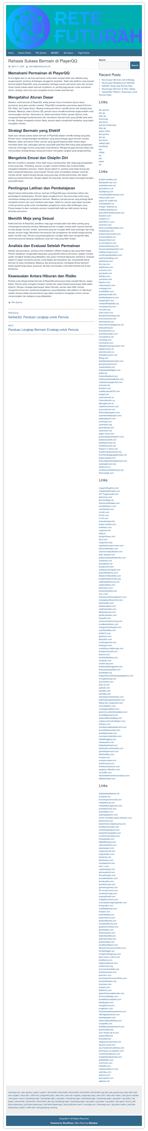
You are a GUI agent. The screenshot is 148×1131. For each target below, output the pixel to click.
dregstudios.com (106, 300)
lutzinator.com (105, 984)
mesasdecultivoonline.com (111, 599)
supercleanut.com (107, 917)
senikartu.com (105, 527)
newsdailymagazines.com (110, 805)
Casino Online (24, 52)
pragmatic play (47, 1095)
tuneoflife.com (105, 772)
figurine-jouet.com (107, 1044)
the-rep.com (104, 264)
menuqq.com (14, 1092)
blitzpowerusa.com (107, 612)
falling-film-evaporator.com (111, 702)
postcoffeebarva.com (108, 572)
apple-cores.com (106, 433)
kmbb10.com (105, 633)
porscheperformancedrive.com (113, 978)
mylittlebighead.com (108, 908)
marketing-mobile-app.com (111, 648)
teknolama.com (106, 587)
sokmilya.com (105, 1071)
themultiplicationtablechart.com (113, 460)
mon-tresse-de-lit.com (109, 1032)
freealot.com (104, 911)
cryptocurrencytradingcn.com (112, 721)
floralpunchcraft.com (108, 651)
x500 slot (34, 1095)
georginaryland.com (108, 363)
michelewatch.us (106, 203)
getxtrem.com (105, 636)
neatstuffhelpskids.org (109, 303)
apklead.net (104, 1081)
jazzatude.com (105, 273)
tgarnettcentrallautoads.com (111, 212)
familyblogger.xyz (107, 950)
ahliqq (101, 152)
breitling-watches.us (108, 209)
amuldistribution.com (108, 878)
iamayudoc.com (106, 905)
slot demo (103, 121)
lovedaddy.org (105, 672)
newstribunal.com (107, 802)
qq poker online (119, 1104)
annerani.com (105, 270)
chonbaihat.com (106, 342)
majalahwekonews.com (109, 490)
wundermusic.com (107, 884)
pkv (100, 149)
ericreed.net (104, 385)
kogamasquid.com (107, 457)
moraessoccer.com (107, 306)
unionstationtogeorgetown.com (113, 902)
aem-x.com (104, 866)
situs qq (102, 115)
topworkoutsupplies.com (110, 832)
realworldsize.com (107, 584)
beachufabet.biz (106, 1029)
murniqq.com (90, 1104)
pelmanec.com (105, 497)
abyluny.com (104, 1074)
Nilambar (93, 1122)
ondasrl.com (104, 987)
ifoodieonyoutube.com (109, 826)
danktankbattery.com (108, 657)
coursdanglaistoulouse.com (111, 194)
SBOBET (55, 52)
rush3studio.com (106, 509)
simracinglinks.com (107, 236)
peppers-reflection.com (109, 769)
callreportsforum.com (108, 1068)
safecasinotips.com (107, 938)
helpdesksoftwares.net (109, 793)
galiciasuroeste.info (107, 294)
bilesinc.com (104, 282)
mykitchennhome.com (109, 406)
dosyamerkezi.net (107, 239)
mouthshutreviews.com (109, 835)
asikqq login (104, 143)
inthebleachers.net (107, 445)
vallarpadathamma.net (109, 581)
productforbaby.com (108, 590)
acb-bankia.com (106, 681)
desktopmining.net (107, 442)
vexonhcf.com (105, 224)
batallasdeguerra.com (109, 297)
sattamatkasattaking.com (110, 1020)
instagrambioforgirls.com (110, 627)
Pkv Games (41, 52)
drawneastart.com (107, 932)
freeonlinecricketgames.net (111, 324)
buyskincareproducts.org (110, 451)
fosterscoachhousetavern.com (112, 596)
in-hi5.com (103, 518)
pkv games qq (116, 1092)
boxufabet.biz (105, 1038)
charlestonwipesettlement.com (113, 727)
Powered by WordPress (62, 1122)
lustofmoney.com (106, 763)
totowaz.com (104, 724)
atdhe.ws (103, 373)
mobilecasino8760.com (109, 391)
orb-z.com (103, 593)
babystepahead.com (108, 745)
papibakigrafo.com (107, 418)
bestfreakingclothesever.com (112, 699)
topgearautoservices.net (110, 1041)
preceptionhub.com (107, 808)
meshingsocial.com (107, 642)
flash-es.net (104, 684)
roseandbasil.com (107, 367)
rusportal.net (104, 530)
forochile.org (104, 309)
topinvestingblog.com (108, 258)
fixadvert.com (105, 215)
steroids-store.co (106, 351)
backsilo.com (105, 690)
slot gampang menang (47, 1107)
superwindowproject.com (110, 415)
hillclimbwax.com (106, 754)
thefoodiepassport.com (109, 412)
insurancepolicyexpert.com (111, 248)
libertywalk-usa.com (108, 182)
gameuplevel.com (107, 872)
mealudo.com (105, 660)
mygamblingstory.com (109, 487)
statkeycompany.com (108, 252)
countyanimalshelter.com (110, 736)
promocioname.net (107, 318)
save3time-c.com (106, 221)
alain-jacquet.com (107, 554)
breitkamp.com (105, 959)
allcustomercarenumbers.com (112, 947)
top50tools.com (106, 261)
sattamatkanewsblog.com (110, 717)
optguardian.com (106, 854)
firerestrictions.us (106, 330)
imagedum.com (106, 1008)
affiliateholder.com (107, 778)
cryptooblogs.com (107, 869)
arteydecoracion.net (108, 354)
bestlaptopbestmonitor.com (111, 360)
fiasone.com (104, 654)
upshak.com (104, 687)
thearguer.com (105, 645)
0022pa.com (104, 276)
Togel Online (83, 52)
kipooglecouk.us (106, 403)
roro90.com (104, 512)
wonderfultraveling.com (109, 315)
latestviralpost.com (107, 605)
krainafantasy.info (107, 521)
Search (102, 59)
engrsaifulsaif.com (107, 896)
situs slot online (114, 1095)
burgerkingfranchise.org (110, 578)
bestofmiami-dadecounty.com (112, 823)
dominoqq (103, 118)
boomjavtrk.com (106, 1078)
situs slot (128, 1092)
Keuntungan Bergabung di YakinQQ (118, 82)
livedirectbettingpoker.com (111, 666)
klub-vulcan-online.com (109, 956)
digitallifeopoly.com (107, 841)
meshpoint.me (105, 560)
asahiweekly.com (106, 914)
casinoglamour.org (107, 463)
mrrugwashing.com (107, 678)
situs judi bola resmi (73, 1104)
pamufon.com (105, 975)
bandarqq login (32, 1098)
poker (101, 161)
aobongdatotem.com (108, 814)
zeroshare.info (105, 279)
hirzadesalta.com (106, 838)
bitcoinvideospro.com (108, 548)
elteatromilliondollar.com (110, 575)
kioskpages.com (106, 1002)
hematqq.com (103, 1104)
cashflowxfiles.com (107, 630)
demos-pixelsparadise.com (111, 227)
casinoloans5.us (106, 397)
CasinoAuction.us (107, 400)
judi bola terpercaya (33, 1104)
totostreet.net (105, 857)
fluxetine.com (105, 388)
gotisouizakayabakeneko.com (112, 557)
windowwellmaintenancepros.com (114, 775)
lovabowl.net (104, 796)
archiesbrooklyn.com (108, 333)
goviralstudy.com (106, 427)
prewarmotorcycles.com (110, 233)
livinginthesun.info (107, 536)
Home (11, 52)
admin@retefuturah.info (40, 66)
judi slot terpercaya (107, 125)
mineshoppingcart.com (109, 829)
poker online (104, 131)
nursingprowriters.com (109, 708)
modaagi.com (105, 288)
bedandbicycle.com (107, 920)
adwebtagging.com (107, 739)
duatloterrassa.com (107, 972)
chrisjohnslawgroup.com (110, 953)
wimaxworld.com (106, 321)
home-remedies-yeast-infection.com (115, 817)
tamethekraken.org (107, 981)
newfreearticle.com (107, 609)
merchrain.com (106, 1062)
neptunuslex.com (106, 197)
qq (100, 155)
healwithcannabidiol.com (110, 999)
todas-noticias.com (107, 524)
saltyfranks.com (106, 267)
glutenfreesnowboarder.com (111, 993)
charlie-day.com (106, 663)
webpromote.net (106, 348)
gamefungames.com (108, 887)
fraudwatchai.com (107, 863)
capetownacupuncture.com (111, 545)
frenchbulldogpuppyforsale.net (113, 454)
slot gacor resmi (16, 1098)
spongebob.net (106, 563)
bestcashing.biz (106, 327)
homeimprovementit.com (110, 799)
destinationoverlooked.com (111, 748)
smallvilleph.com (106, 291)
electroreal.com (106, 820)
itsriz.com (103, 539)
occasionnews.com (107, 760)
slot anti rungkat (72, 1095)
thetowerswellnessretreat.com (112, 1011)
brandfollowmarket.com (109, 730)
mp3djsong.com (106, 191)
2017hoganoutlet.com (109, 493)
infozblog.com (105, 339)
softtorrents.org (106, 966)
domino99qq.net (106, 500)
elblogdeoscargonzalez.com (111, 345)
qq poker (61, 1098)
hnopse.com (104, 757)
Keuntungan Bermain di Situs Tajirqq (118, 88)
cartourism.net (105, 430)
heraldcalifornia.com (108, 923)
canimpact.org (105, 424)
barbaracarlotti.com (108, 439)
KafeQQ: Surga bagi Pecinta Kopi (117, 85)
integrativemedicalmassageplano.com (116, 675)
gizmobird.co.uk (106, 188)
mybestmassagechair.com (111, 382)
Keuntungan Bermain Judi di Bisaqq (118, 79)
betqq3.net (104, 394)
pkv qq (102, 112)
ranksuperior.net (106, 742)
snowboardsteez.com (108, 624)
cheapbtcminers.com (108, 899)
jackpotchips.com (107, 941)
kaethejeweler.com (107, 1017)
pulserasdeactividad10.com (111, 436)
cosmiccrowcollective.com (110, 551)
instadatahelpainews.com (110, 1056)
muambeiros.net (106, 336)
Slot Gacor (68, 52)
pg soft (105, 1092)
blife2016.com (105, 990)
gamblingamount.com (109, 751)
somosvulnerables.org (109, 969)
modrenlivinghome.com (109, 1053)
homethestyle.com (107, 875)
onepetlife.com (105, 1023)
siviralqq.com (105, 693)
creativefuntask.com (108, 893)
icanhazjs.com (105, 421)
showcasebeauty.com (109, 245)
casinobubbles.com (107, 844)
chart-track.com (106, 312)
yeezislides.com (106, 811)
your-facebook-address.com (111, 1047)
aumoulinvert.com (107, 409)
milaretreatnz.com (107, 285)
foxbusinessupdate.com (110, 669)
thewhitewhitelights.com (110, 370)
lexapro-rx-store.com (108, 448)
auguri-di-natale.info (108, 200)
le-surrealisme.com (107, 242)
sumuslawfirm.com (107, 705)
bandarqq (103, 146)
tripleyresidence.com (108, 963)
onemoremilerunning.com (110, 621)
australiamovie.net (107, 185)
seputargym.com (106, 847)
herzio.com (104, 515)
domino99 (52, 1092)
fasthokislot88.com (107, 935)
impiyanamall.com (107, 851)
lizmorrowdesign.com (108, 996)
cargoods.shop (105, 542)
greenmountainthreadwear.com (113, 711)
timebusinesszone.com (109, 766)
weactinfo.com (105, 639)
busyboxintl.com (106, 566)
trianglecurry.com (107, 1005)
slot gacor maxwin (130, 1095)
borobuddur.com (106, 881)
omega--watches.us (108, 206)
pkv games (104, 109)
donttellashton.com (107, 506)
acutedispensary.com (108, 714)
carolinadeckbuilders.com (110, 255)
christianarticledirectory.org (111, 469)
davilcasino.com (106, 860)
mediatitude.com (106, 230)
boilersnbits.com (106, 602)
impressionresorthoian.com (111, 696)
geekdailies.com (106, 1059)
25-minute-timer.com (108, 890)
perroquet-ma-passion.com (111, 1050)
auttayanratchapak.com (109, 569)
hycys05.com (105, 618)
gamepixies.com (106, 929)
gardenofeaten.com (108, 615)
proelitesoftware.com (108, 944)
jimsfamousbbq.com (108, 179)
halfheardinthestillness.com (111, 379)
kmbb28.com (105, 1065)
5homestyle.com (106, 472)
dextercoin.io (105, 466)
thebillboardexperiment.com (111, 1026)
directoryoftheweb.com (109, 503)
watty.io (102, 533)
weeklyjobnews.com (108, 733)
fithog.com (103, 357)
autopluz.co (104, 218)
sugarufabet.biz (106, 1035)
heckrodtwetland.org (108, 376)
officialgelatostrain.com (109, 1014)
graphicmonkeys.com (108, 926)
